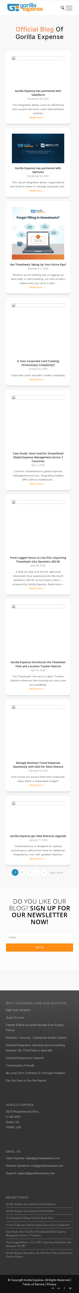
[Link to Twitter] (53, 1288)
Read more (36, 117)
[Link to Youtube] (70, 1288)
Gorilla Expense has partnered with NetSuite (38, 170)
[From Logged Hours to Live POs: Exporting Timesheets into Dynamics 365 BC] (38, 526)
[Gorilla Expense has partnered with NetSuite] (38, 148)
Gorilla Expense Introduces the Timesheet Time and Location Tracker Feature (38, 664)
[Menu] (69, 8)
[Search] (62, 8)
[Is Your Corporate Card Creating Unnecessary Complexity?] (38, 329)
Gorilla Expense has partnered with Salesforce (38, 93)
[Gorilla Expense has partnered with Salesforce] (38, 71)
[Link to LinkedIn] (59, 1288)
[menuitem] (62, 8)
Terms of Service (33, 1284)
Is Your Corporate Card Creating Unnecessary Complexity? (38, 363)
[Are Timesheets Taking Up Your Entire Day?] (38, 233)
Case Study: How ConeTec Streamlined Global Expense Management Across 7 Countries (38, 457)
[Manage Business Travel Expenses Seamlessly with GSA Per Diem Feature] (38, 731)
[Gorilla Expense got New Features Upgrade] (38, 816)
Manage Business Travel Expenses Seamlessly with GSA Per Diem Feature (38, 764)
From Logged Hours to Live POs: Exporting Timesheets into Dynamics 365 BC (38, 559)
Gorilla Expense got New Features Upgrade (38, 836)
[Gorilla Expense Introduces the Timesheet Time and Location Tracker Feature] (38, 631)
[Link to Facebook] (64, 1288)
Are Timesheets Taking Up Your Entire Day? (38, 264)
